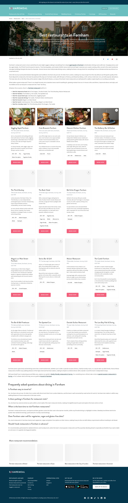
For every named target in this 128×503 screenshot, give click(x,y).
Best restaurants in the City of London (76, 464)
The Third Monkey (17, 190)
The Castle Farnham (102, 258)
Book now (17, 162)
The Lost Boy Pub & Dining (104, 322)
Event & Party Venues (51, 14)
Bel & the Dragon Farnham (76, 190)
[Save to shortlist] (33, 110)
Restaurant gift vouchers (15, 480)
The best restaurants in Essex (46, 464)
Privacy (29, 489)
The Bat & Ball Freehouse (20, 322)
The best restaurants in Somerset (103, 464)
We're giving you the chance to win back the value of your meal (64, 2)
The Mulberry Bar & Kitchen (105, 128)
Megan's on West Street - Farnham (20, 259)
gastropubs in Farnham (76, 65)
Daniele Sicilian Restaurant (76, 322)
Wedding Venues (66, 14)
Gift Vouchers (103, 14)
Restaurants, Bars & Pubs (16, 14)
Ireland (48, 480)
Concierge (92, 14)
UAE (47, 485)
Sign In (104, 8)
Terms (29, 487)
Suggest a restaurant (14, 487)
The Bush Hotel (44, 190)
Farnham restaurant (34, 88)
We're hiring (31, 485)
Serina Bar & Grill (45, 258)
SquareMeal (18, 8)
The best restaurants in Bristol (18, 464)
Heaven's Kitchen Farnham (76, 128)
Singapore (49, 483)
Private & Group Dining (35, 14)
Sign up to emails (101, 487)
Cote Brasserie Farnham (47, 128)
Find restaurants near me (15, 485)
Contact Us (30, 483)
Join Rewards (113, 8)
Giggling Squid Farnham (19, 128)
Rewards (112, 14)
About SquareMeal (32, 480)
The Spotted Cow (45, 322)
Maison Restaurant (73, 258)
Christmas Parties (80, 14)
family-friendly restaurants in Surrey (62, 374)
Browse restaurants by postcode (17, 483)
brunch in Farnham (46, 376)
